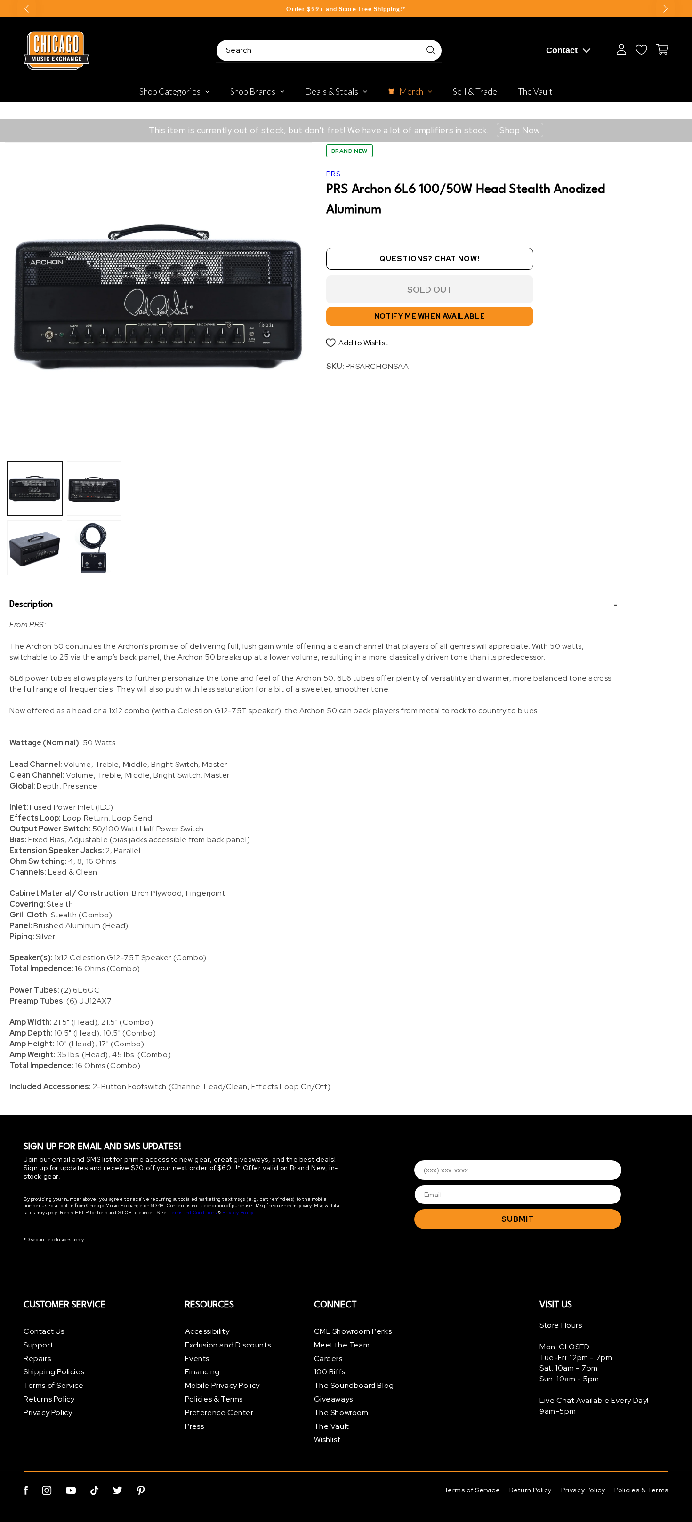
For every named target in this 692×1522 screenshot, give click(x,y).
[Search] (431, 50)
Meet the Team (342, 1345)
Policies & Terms (214, 1399)
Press (194, 1426)
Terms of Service (54, 1385)
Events (197, 1358)
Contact (562, 50)
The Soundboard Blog (354, 1385)
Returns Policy (49, 1399)
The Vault (331, 1426)
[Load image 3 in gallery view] (94, 488)
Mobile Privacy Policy (222, 1385)
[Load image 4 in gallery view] (94, 547)
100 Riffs (330, 1372)
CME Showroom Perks (353, 1331)
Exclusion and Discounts (228, 1345)
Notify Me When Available (429, 316)
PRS (333, 174)
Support (38, 1345)
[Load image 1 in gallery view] (34, 488)
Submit (517, 1219)
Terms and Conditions (193, 1213)
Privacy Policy (237, 1213)
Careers (328, 1358)
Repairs (37, 1358)
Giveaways (333, 1399)
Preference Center (219, 1413)
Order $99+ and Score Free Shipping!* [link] (346, 9)
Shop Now (519, 130)
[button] (313, 605)
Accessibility (207, 1331)
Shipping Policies (54, 1372)
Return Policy (530, 1490)
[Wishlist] (641, 49)
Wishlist (327, 1439)
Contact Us (44, 1331)
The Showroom (341, 1413)
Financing (202, 1372)
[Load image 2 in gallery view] (34, 547)
